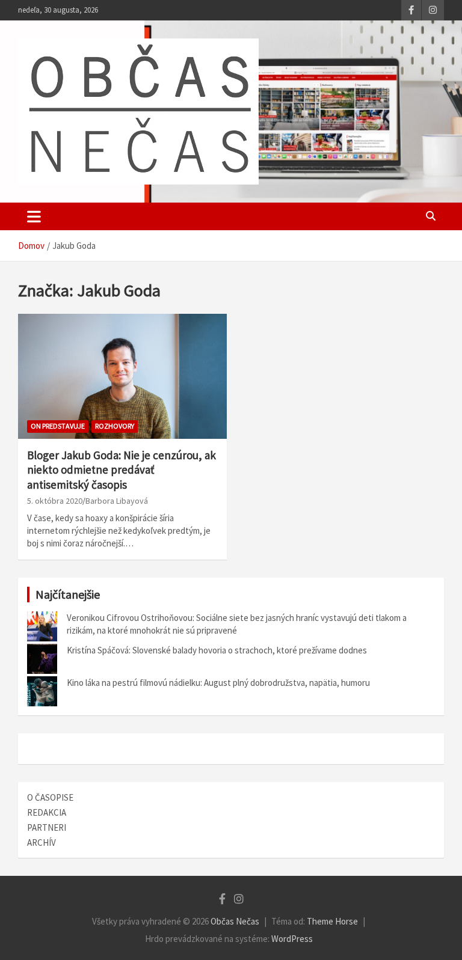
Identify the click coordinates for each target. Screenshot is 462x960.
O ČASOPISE (50, 797)
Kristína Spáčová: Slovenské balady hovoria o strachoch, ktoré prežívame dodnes (217, 650)
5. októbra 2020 (54, 500)
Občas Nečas (235, 921)
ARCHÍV (41, 842)
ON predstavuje (58, 425)
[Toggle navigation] (34, 216)
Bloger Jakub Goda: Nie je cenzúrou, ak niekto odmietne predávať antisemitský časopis (121, 470)
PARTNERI (46, 827)
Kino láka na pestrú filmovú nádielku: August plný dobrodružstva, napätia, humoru (218, 682)
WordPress (292, 938)
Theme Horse (332, 921)
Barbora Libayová (116, 500)
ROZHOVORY (114, 425)
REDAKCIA (46, 812)
